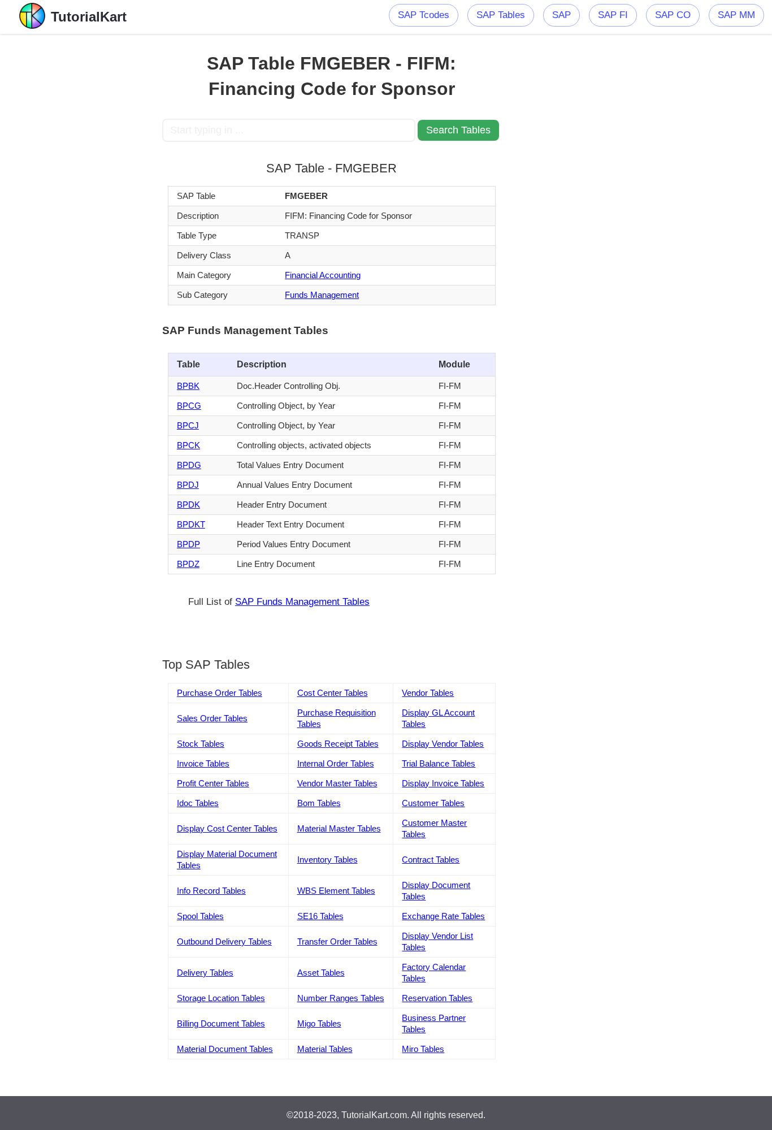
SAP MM (736, 15)
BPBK (188, 386)
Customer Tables (433, 803)
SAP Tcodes (423, 15)
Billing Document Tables (221, 1023)
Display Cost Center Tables (227, 828)
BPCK (188, 445)
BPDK (188, 504)
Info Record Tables (211, 890)
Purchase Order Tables (219, 693)
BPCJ (188, 425)
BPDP (188, 544)
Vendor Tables (428, 693)
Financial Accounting (323, 275)
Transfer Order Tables (337, 941)
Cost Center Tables (332, 693)
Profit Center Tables (213, 783)
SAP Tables (500, 15)
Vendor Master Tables (337, 783)
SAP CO (673, 15)
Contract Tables (430, 859)
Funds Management (322, 295)
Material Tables (325, 1049)
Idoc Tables (198, 803)
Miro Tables (423, 1049)
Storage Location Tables (221, 998)
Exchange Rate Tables (443, 916)
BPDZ (188, 564)
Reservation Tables (437, 998)
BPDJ (188, 485)
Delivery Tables (205, 972)
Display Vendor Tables (443, 743)
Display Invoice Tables (443, 783)
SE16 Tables (320, 916)
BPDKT (191, 524)
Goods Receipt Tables (338, 743)
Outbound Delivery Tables (224, 941)
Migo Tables (319, 1023)
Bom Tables (319, 803)
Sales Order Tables (212, 718)
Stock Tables (200, 743)
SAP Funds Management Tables (302, 601)
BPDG (189, 465)
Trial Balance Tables (438, 763)
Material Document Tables (225, 1049)
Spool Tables (200, 916)
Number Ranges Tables (340, 998)
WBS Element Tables (336, 890)
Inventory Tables (327, 859)
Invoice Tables (203, 763)
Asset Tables (321, 972)
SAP (561, 15)
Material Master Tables (339, 828)
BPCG (189, 405)
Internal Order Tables (335, 763)
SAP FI (613, 15)
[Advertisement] (81, 203)
